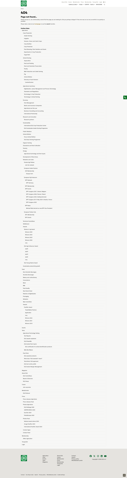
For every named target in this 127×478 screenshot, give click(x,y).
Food (80, 4)
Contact (23, 474)
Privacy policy (42, 474)
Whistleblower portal (51, 474)
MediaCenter (76, 2)
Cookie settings (61, 474)
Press (82, 2)
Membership (88, 2)
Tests (92, 4)
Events (87, 4)
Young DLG (95, 2)
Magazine (99, 4)
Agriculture (73, 4)
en (105, 2)
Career (70, 2)
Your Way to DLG (29, 474)
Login (100, 2)
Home (22, 8)
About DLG (64, 2)
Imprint (36, 474)
